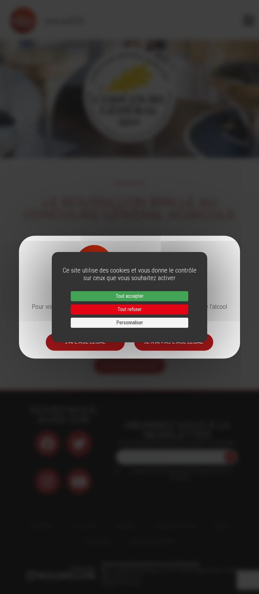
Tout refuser (129, 309)
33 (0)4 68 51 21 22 (124, 576)
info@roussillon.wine (121, 582)
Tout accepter (130, 296)
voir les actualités (129, 365)
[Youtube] (79, 481)
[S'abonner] (230, 457)
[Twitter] (79, 443)
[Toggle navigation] (248, 20)
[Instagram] (47, 481)
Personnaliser (129, 323)
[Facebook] (47, 443)
